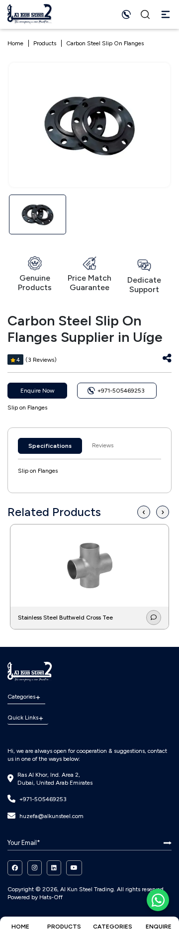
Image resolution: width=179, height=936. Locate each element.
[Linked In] (54, 867)
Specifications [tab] (50, 445)
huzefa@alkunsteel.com (51, 816)
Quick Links (22, 717)
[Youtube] (74, 867)
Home (15, 43)
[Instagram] (34, 867)
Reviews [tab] (102, 445)
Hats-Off (51, 897)
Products (44, 43)
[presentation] (143, 512)
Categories (21, 696)
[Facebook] (14, 867)
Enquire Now (37, 390)
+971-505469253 (43, 799)
